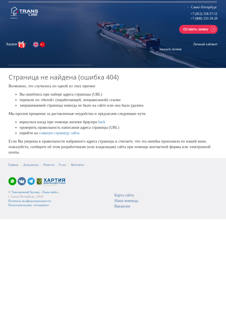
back (101, 122)
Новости (49, 164)
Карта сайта (124, 195)
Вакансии (122, 206)
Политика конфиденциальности (29, 201)
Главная (13, 164)
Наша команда (126, 201)
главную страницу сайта (59, 133)
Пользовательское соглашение (28, 205)
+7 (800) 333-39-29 (204, 18)
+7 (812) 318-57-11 (204, 13)
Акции (12, 44)
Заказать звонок (170, 49)
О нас (62, 164)
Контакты (77, 164)
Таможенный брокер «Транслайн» (35, 192)
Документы (30, 164)
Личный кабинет (205, 44)
